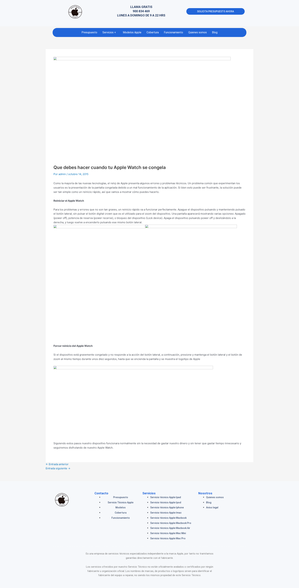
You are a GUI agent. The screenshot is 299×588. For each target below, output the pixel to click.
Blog (215, 32)
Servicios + (109, 32)
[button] (110, 32)
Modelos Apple (132, 32)
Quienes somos (197, 32)
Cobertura (153, 32)
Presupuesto (89, 32)
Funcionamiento (173, 32)
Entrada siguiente (58, 468)
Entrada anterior (57, 464)
